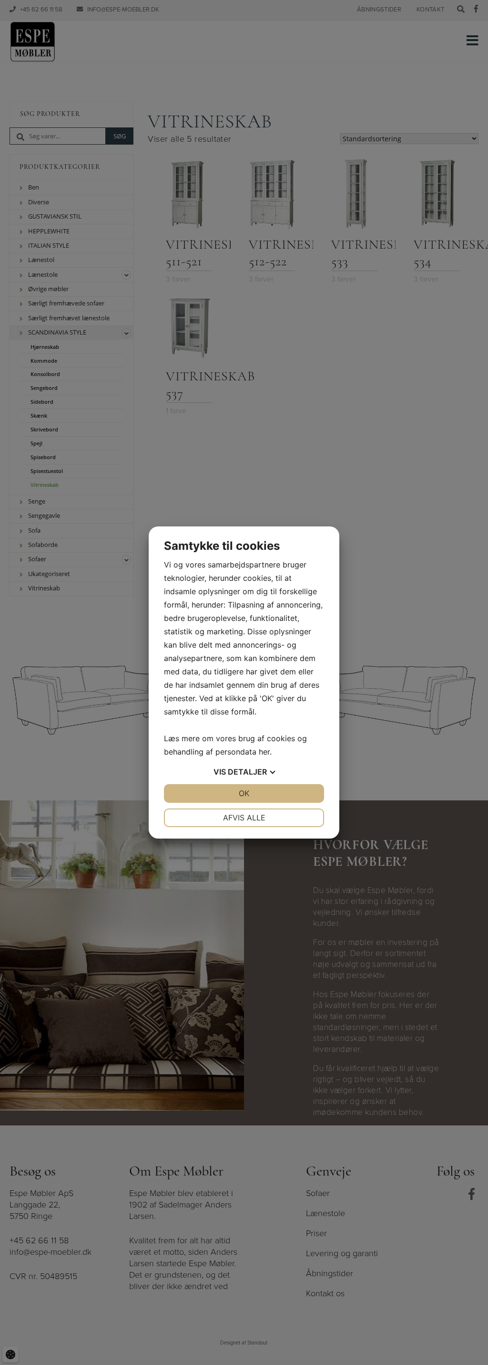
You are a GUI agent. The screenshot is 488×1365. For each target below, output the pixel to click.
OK (244, 793)
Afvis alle (244, 817)
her (264, 751)
